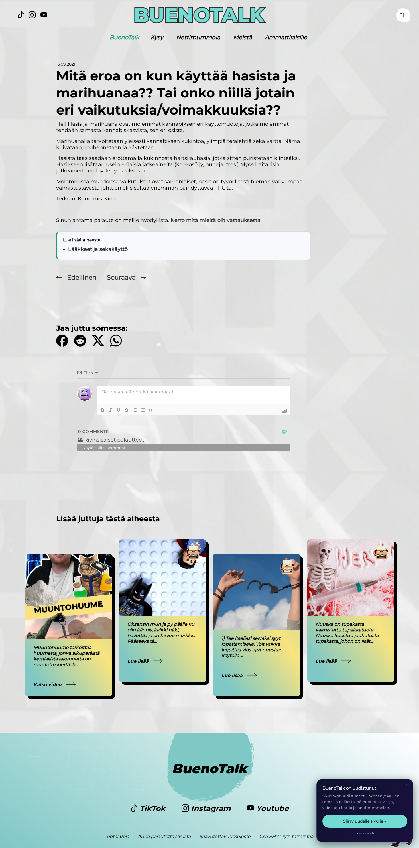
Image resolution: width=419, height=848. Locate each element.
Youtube (271, 808)
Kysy (156, 37)
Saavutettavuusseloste (225, 836)
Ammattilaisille (286, 37)
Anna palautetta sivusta (164, 836)
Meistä (242, 37)
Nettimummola (198, 37)
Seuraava (122, 277)
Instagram (211, 808)
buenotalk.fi (365, 833)
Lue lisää (138, 661)
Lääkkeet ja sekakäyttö (98, 249)
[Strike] (127, 410)
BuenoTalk (124, 37)
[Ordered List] (135, 410)
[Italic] (111, 410)
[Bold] (103, 410)
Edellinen (81, 277)
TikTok (152, 808)
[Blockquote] (150, 410)
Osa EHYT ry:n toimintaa (286, 836)
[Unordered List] (143, 410)
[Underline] (119, 410)
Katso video (48, 684)
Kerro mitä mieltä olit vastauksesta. (216, 220)
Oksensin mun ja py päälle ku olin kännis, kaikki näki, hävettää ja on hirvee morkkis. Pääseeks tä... (161, 632)
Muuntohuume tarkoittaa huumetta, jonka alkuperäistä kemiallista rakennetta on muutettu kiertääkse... (66, 656)
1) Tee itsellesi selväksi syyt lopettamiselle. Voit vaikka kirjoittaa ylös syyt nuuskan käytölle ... (251, 647)
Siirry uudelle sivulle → (365, 821)
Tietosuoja (117, 836)
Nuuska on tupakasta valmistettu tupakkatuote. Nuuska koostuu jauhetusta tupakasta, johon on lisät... (347, 632)
